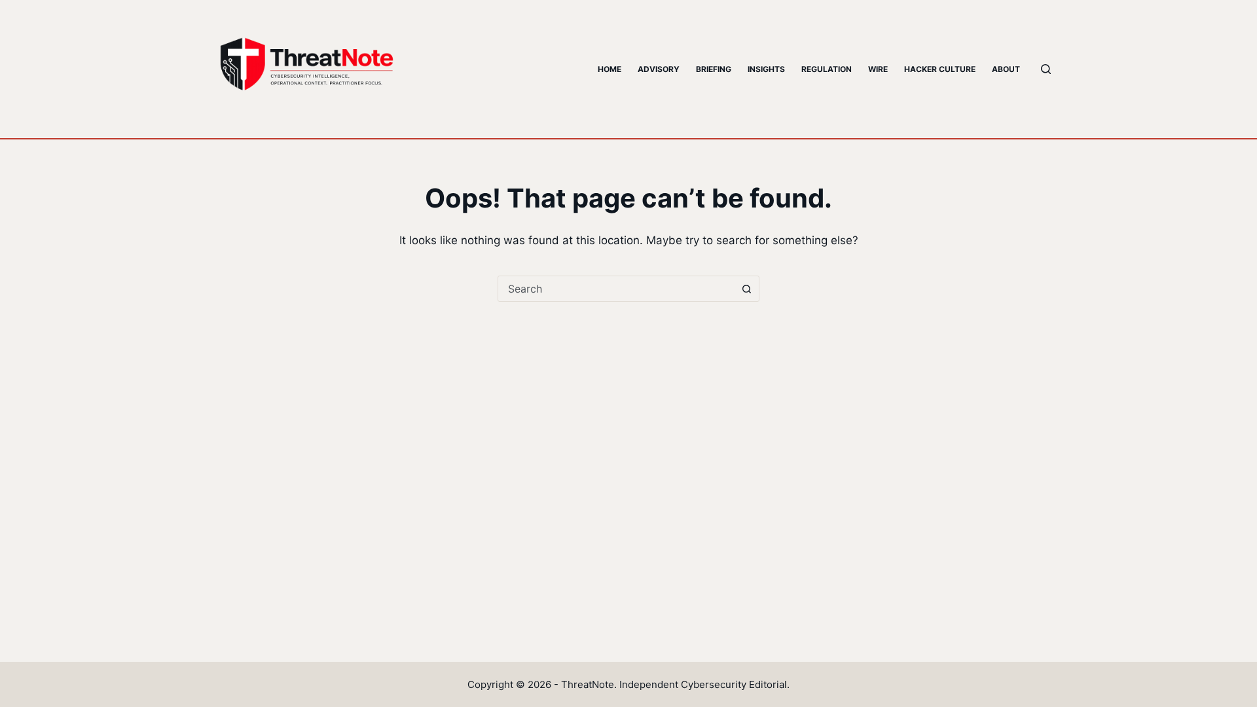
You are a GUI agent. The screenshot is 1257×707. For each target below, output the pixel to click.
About (1006, 69)
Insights (766, 69)
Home (609, 69)
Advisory (659, 69)
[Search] (1046, 69)
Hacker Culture (939, 69)
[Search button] (746, 288)
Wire (878, 69)
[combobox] (616, 289)
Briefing (713, 69)
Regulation (826, 69)
